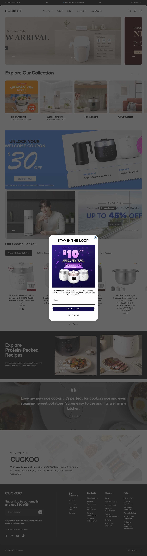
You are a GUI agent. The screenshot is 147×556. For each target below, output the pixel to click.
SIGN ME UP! (73, 309)
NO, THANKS (73, 315)
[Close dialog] (95, 237)
